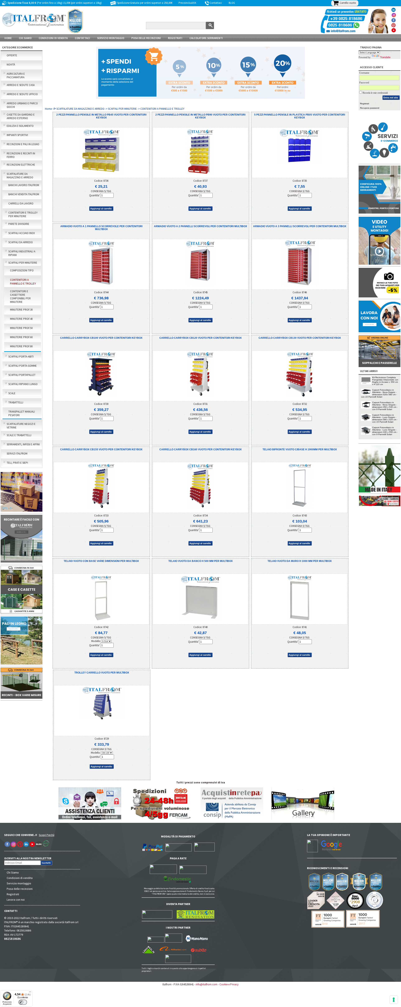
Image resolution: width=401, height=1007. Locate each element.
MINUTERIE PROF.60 (21, 337)
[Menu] (30, 992)
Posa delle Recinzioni (146, 38)
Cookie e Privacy (229, 984)
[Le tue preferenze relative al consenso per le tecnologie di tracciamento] (394, 1000)
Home (8, 38)
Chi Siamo (13, 872)
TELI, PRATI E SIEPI (17, 462)
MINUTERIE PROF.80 (21, 346)
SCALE (11, 393)
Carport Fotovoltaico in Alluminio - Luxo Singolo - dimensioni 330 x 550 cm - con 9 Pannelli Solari (384, 431)
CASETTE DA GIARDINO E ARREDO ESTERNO (21, 116)
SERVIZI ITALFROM (17, 453)
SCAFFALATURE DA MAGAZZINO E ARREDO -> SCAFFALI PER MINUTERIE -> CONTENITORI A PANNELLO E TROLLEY (120, 109)
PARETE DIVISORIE (18, 224)
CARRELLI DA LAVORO (20, 203)
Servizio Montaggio (110, 38)
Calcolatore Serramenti (206, 38)
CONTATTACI (82, 38)
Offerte (12, 55)
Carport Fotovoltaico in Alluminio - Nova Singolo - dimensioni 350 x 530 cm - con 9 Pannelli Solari (384, 405)
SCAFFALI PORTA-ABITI (21, 356)
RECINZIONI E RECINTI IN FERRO (21, 155)
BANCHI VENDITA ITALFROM (23, 194)
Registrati (175, 38)
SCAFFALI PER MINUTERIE (22, 262)
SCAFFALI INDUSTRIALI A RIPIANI (21, 253)
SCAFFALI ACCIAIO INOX (21, 233)
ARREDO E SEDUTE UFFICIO (22, 94)
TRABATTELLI (15, 402)
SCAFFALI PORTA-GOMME (22, 366)
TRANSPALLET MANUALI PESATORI (21, 413)
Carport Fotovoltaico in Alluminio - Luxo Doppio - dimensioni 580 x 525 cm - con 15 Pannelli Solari (384, 418)
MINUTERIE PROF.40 (21, 319)
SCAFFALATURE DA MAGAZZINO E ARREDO (20, 175)
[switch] (23, 1002)
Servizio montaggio (19, 883)
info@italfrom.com (206, 984)
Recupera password (369, 108)
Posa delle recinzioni (20, 889)
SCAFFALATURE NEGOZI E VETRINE (21, 425)
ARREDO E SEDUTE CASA (21, 85)
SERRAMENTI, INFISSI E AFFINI (23, 444)
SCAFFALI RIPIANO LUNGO (23, 384)
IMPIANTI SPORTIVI (17, 135)
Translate (385, 57)
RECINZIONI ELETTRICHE (21, 164)
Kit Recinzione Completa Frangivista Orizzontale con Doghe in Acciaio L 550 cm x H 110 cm (385, 380)
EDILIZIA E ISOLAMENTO (20, 126)
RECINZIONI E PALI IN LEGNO (23, 144)
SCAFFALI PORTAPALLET (22, 375)
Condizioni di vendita (20, 878)
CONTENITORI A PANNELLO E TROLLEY (23, 281)
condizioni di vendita (53, 38)
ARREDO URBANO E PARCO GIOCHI (22, 105)
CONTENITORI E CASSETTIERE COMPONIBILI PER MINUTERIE (20, 297)
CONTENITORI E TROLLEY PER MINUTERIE (23, 214)
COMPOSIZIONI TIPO (22, 270)
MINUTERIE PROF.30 (21, 309)
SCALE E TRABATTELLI (19, 435)
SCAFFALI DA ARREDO (20, 242)
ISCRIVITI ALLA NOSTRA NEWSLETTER (30, 858)
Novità (11, 64)
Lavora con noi (16, 899)
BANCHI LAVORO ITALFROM (23, 185)
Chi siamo (25, 38)
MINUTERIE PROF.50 (21, 328)
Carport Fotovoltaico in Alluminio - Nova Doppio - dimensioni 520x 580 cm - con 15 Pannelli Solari (379, 393)
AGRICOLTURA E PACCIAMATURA (16, 75)
